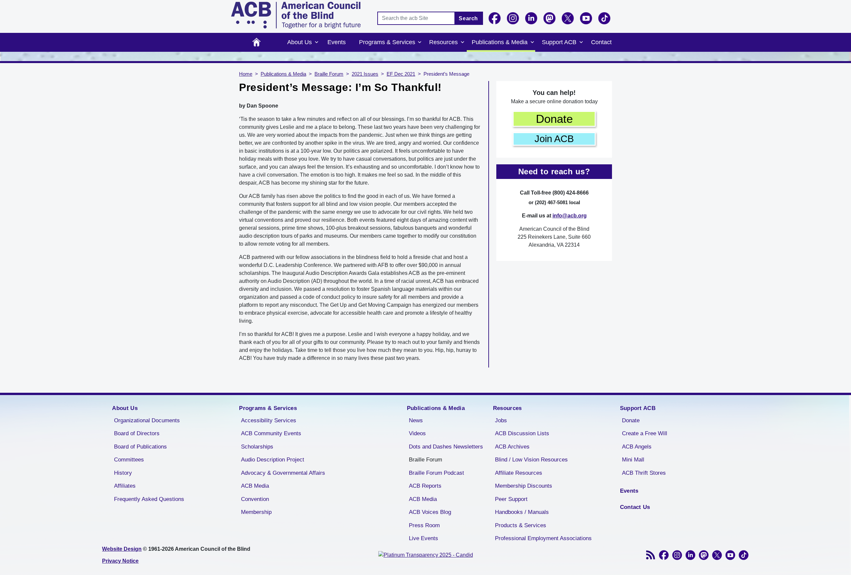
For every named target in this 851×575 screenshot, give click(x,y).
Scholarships (257, 447)
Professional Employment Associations (543, 538)
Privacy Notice (120, 561)
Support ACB (559, 42)
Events (336, 42)
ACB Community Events (271, 433)
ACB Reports (425, 486)
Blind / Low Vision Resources (531, 459)
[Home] (296, 15)
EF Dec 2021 (401, 74)
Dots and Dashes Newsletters (446, 447)
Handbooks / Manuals (522, 512)
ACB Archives (512, 447)
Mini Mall (633, 459)
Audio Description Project (272, 459)
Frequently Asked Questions (149, 499)
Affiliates (125, 486)
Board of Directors (137, 433)
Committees (129, 459)
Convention (255, 499)
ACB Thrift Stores (644, 473)
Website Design (122, 549)
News (416, 420)
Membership (256, 512)
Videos (417, 433)
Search (468, 18)
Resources (443, 42)
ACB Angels (637, 447)
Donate (554, 118)
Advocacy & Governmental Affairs (283, 473)
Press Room (424, 525)
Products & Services (520, 525)
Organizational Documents (147, 420)
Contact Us (635, 507)
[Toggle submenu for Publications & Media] (532, 42)
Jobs (501, 420)
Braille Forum (328, 74)
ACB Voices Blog (430, 512)
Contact (601, 42)
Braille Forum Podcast (436, 473)
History (123, 473)
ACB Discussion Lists (522, 433)
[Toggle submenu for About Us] (316, 42)
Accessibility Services (268, 420)
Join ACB (554, 138)
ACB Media (255, 486)
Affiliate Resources (518, 473)
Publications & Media (500, 42)
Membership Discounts (523, 486)
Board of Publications (140, 447)
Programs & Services (387, 42)
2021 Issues (365, 74)
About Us (299, 42)
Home (256, 42)
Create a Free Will (644, 433)
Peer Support (511, 499)
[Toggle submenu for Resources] (462, 42)
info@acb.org (569, 215)
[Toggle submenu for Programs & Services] (420, 42)
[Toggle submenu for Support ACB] (581, 42)
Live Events (423, 538)
